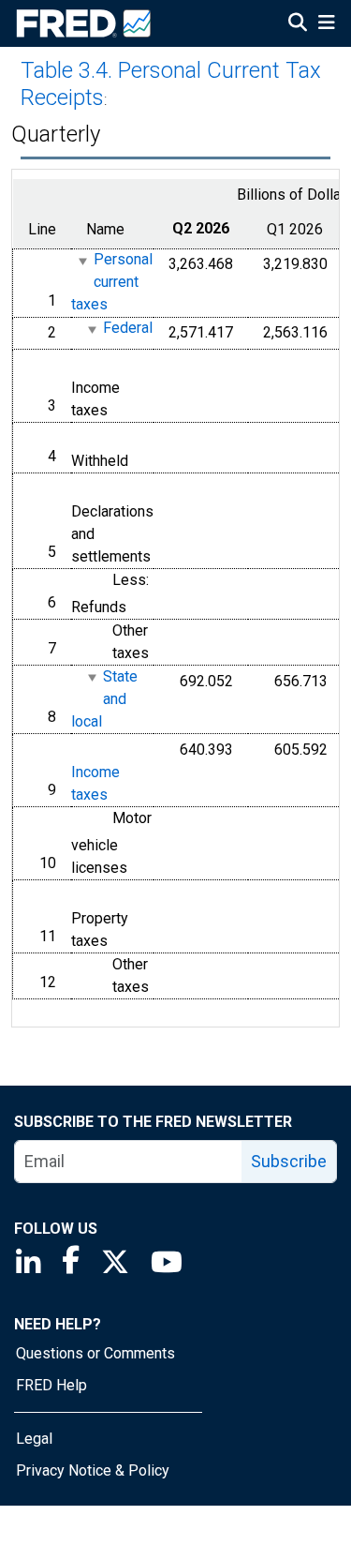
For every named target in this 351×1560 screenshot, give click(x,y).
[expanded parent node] (82, 261)
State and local (104, 699)
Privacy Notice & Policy (92, 1470)
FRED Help (51, 1385)
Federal (128, 329)
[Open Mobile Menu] (326, 24)
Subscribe (289, 1161)
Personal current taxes (112, 282)
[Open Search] (298, 24)
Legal (34, 1439)
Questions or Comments (95, 1353)
